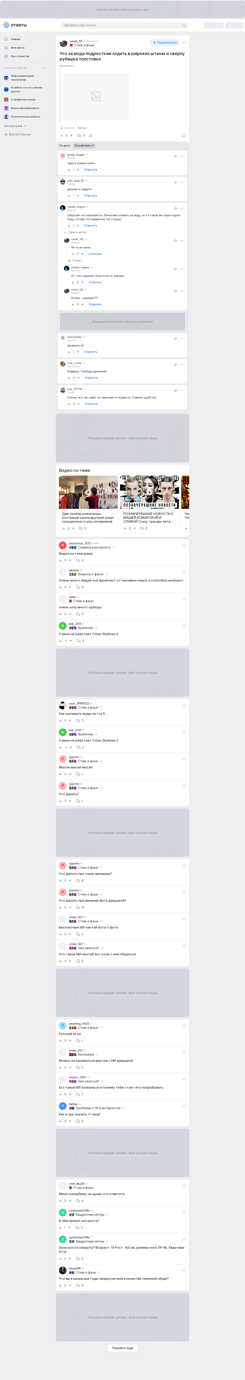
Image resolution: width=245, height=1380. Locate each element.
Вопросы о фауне (91, 574)
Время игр (85, 628)
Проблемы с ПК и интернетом (98, 1108)
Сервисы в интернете (94, 547)
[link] (88, 505)
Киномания (86, 1054)
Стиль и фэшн (84, 45)
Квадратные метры (90, 1214)
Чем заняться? (88, 948)
